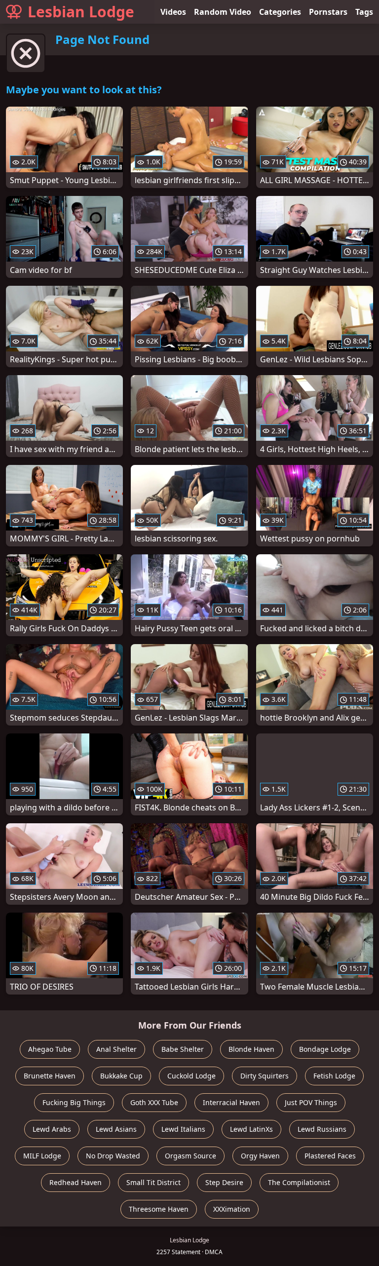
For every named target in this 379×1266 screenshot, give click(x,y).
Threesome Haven (159, 1209)
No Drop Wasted (113, 1155)
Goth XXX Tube (154, 1102)
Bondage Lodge (325, 1049)
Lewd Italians (183, 1129)
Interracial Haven (231, 1102)
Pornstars (328, 11)
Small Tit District (153, 1182)
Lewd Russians (322, 1129)
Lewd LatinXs (251, 1129)
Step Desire (224, 1182)
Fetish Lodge (334, 1075)
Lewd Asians (116, 1129)
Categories (280, 11)
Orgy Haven (260, 1155)
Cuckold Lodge (191, 1075)
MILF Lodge (42, 1155)
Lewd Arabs (52, 1129)
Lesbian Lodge (81, 11)
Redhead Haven (75, 1182)
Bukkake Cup (121, 1075)
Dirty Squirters (264, 1075)
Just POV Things (311, 1102)
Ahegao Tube (50, 1049)
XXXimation (231, 1209)
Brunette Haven (50, 1075)
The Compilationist (299, 1182)
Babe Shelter (182, 1049)
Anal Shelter (116, 1049)
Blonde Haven (251, 1049)
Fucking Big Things (74, 1102)
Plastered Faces (330, 1155)
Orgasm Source (190, 1155)
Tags (364, 11)
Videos (173, 11)
